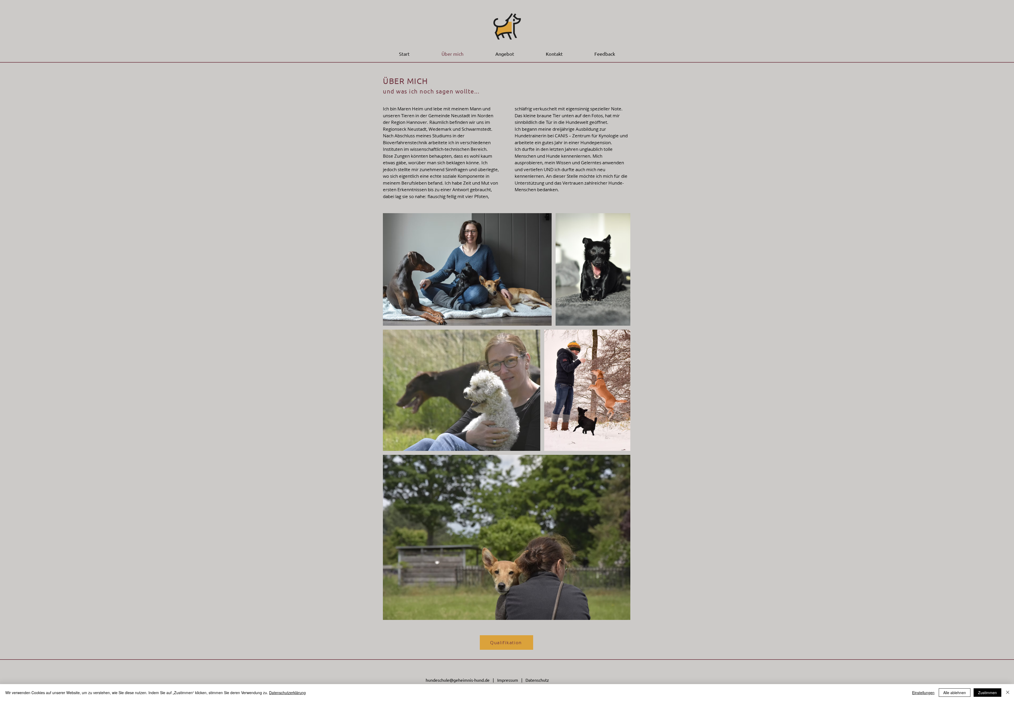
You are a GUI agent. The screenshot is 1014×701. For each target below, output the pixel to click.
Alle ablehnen (954, 692)
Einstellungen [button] (923, 692)
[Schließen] (1007, 692)
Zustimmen (987, 692)
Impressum (507, 680)
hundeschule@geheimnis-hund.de (458, 680)
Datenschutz (537, 680)
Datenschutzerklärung (287, 692)
